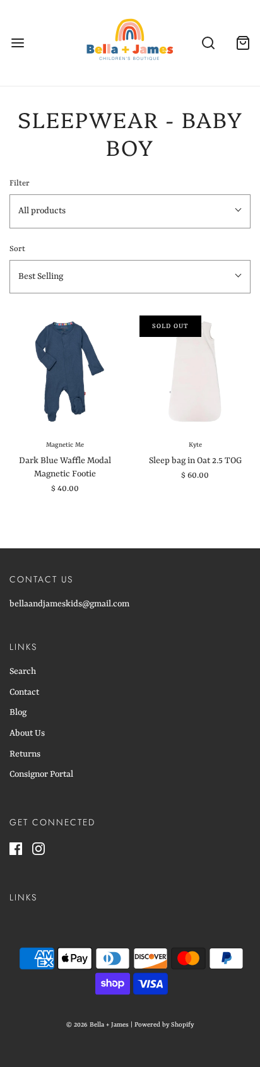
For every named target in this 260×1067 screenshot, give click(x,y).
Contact (24, 692)
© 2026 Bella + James (97, 1025)
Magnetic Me (65, 445)
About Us (27, 733)
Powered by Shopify (164, 1025)
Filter (19, 183)
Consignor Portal (41, 774)
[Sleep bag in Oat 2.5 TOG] (195, 371)
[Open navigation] (17, 43)
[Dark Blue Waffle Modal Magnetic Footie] (65, 371)
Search (22, 671)
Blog (18, 712)
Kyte (195, 445)
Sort (17, 249)
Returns (24, 754)
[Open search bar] (208, 43)
